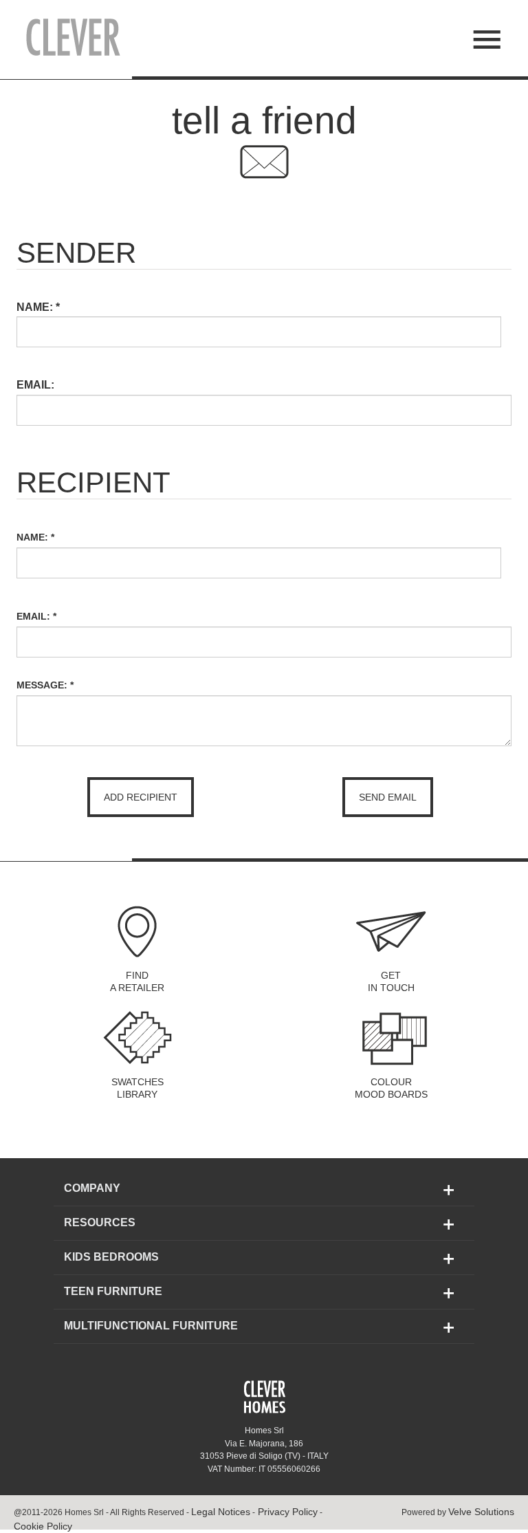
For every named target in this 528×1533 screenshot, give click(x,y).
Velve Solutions (481, 1511)
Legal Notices (220, 1511)
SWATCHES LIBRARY (137, 1088)
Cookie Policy (43, 1526)
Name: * (35, 537)
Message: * (45, 685)
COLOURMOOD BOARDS (391, 1088)
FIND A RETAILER (137, 981)
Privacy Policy (286, 1511)
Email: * (36, 616)
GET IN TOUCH (391, 981)
